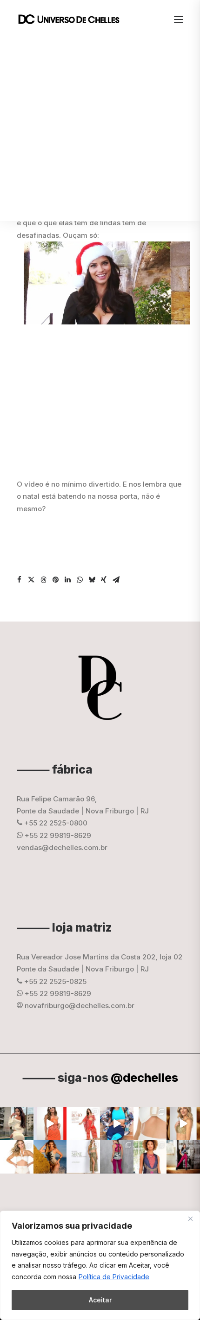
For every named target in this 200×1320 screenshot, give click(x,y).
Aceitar (100, 1300)
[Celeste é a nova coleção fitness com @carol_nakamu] (116, 1123)
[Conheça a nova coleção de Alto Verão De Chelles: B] (83, 1123)
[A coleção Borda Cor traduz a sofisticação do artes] (150, 1157)
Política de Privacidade (114, 1277)
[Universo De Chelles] (74, 19)
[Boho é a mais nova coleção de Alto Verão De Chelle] (50, 1123)
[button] (19, 579)
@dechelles (144, 1078)
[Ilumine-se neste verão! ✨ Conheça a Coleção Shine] (16, 1123)
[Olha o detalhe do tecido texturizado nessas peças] (150, 1123)
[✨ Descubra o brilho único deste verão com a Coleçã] (183, 1123)
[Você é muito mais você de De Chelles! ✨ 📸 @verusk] (50, 1157)
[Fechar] (190, 1218)
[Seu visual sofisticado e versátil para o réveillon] (16, 1157)
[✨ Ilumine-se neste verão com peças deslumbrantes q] (83, 1157)
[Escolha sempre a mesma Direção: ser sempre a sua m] (183, 1157)
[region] (100, 1265)
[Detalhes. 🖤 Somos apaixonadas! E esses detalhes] (116, 1157)
